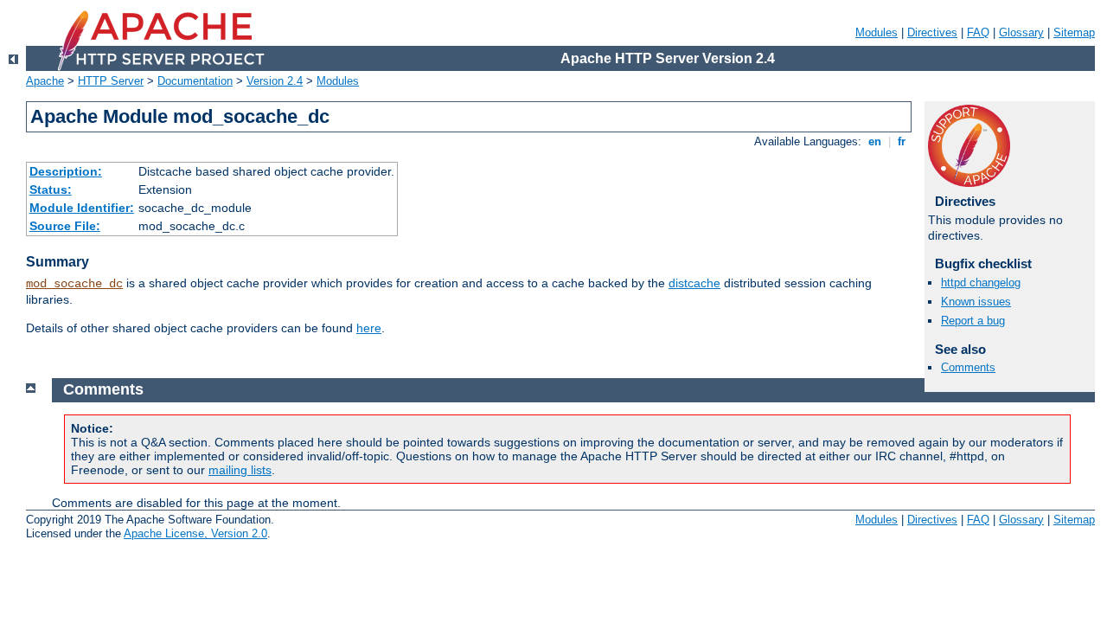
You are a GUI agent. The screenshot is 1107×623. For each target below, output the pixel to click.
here (368, 328)
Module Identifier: (81, 208)
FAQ (978, 32)
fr (901, 141)
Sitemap (1074, 32)
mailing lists (240, 470)
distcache (694, 283)
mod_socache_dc (74, 284)
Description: (65, 171)
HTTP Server (111, 80)
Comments (968, 367)
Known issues (976, 301)
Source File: (64, 226)
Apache (45, 80)
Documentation (195, 80)
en (875, 141)
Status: (50, 189)
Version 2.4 (274, 80)
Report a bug (973, 320)
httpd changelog (981, 282)
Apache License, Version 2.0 (195, 533)
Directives (932, 32)
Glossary (1021, 32)
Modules (876, 32)
